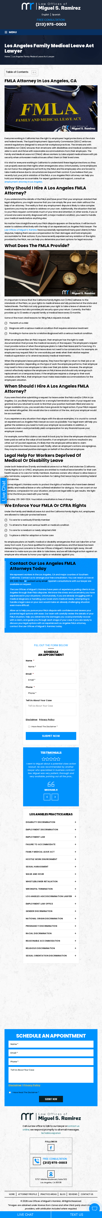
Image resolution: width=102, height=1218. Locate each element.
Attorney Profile (27, 1194)
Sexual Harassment (37, 866)
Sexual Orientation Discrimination (46, 955)
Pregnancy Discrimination (41, 926)
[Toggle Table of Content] (32, 72)
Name (30, 660)
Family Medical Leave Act (40, 851)
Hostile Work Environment (41, 859)
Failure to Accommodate (40, 844)
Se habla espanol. (51, 1133)
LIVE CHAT (25, 1215)
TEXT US (76, 1215)
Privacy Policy (46, 719)
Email (30, 674)
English (45, 14)
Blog (62, 1194)
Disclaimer (31, 719)
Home (12, 1194)
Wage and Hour (35, 874)
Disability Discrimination (40, 822)
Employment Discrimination (42, 829)
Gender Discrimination (39, 911)
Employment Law (35, 837)
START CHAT (81, 1191)
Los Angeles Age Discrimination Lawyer (49, 896)
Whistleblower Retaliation (42, 881)
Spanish (56, 14)
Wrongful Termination (39, 889)
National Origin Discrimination (44, 918)
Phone (30, 687)
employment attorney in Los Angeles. (24, 181)
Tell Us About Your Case (39, 700)
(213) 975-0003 (51, 24)
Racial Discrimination (39, 933)
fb (51, 1147)
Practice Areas (49, 1194)
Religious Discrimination (40, 948)
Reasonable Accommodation (43, 940)
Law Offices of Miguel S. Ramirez (21, 229)
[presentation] (47, 797)
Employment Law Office (39, 903)
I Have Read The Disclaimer (44, 726)
